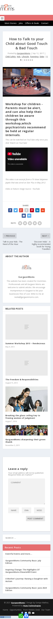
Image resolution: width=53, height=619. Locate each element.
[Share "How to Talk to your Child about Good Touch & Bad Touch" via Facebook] (10, 210)
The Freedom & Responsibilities (21, 379)
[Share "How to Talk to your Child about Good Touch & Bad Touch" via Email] (23, 215)
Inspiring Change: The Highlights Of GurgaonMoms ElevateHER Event (22, 570)
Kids (19, 56)
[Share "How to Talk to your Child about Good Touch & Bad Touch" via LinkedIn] (37, 210)
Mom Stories (11, 23)
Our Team (45, 609)
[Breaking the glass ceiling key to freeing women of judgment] (26, 399)
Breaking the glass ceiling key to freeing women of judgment (22, 416)
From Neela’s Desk (31, 609)
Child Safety (10, 56)
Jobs (21, 23)
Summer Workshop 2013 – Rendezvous (25, 343)
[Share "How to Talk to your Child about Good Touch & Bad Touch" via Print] (29, 215)
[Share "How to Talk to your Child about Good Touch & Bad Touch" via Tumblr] (26, 210)
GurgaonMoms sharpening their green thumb (25, 440)
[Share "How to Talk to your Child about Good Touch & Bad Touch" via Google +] (21, 210)
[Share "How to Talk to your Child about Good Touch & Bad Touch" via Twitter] (15, 210)
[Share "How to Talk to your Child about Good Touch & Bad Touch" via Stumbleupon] (43, 210)
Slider (42, 56)
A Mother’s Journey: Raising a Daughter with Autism (26, 579)
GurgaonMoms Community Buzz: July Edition (23, 561)
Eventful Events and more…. (18, 554)
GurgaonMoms (23, 53)
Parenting (34, 56)
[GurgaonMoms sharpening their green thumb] (26, 430)
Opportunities (16, 609)
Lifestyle (25, 56)
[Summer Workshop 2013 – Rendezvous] (26, 327)
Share (32, 614)
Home (5, 609)
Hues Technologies (32, 605)
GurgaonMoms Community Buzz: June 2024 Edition (26, 589)
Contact (44, 23)
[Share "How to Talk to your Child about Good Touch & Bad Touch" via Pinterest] (32, 210)
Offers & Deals (32, 23)
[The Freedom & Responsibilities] (26, 363)
